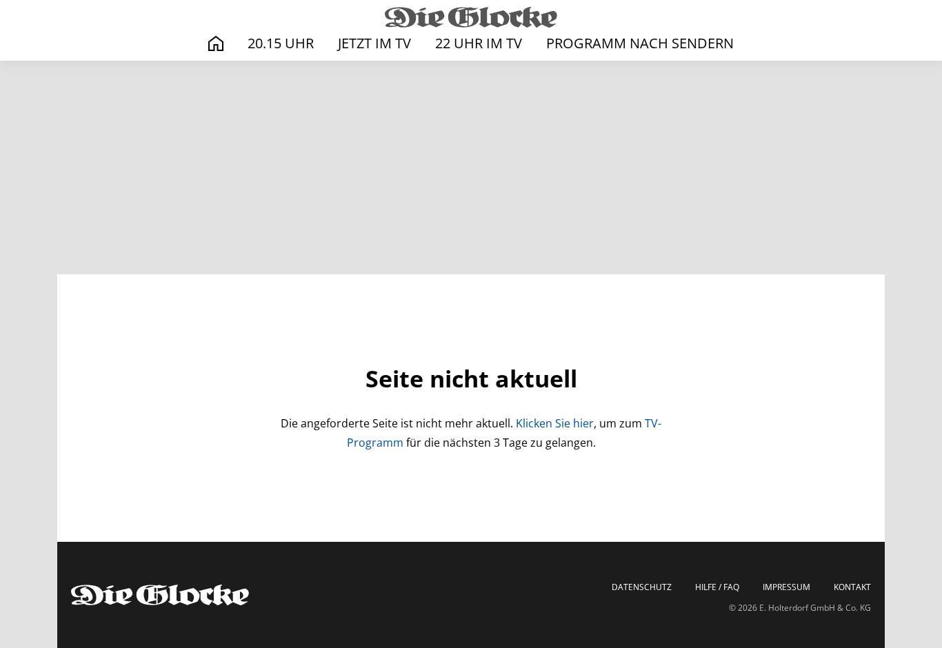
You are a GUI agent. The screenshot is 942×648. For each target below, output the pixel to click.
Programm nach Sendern (640, 43)
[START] (215, 44)
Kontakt (852, 587)
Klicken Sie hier (555, 423)
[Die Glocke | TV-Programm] (471, 16)
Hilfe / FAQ (717, 587)
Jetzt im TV (374, 43)
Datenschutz (642, 587)
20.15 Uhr (281, 43)
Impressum (786, 587)
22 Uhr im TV (478, 43)
